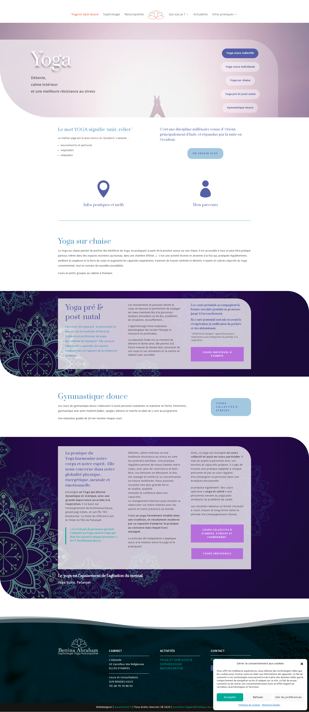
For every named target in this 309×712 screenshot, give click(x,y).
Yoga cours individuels (240, 67)
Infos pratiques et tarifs (103, 204)
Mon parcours (205, 204)
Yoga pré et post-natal (240, 94)
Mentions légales (271, 705)
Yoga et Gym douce (85, 14)
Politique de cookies (249, 705)
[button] (302, 664)
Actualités (200, 14)
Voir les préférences (288, 697)
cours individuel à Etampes (217, 354)
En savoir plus (205, 153)
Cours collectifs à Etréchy (227, 407)
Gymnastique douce (240, 108)
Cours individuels (217, 553)
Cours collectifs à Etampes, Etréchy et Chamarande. (217, 533)
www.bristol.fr (123, 707)
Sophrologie (111, 14)
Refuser (258, 697)
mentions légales (183, 707)
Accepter (230, 697)
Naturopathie (134, 14)
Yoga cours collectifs (240, 53)
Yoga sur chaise (240, 80)
